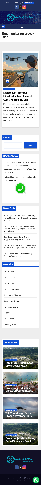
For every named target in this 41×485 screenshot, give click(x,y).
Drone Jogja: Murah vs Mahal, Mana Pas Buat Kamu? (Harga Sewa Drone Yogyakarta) (19, 228)
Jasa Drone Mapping (13, 295)
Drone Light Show (11, 289)
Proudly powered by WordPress (13, 478)
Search (6, 138)
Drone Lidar (9, 283)
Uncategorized (10, 324)
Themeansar (20, 481)
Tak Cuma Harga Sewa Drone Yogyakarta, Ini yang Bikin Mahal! (18, 416)
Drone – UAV (9, 277)
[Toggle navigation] (22, 26)
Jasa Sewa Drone (9, 89)
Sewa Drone (9, 319)
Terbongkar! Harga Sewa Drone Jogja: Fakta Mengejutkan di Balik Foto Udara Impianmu (20, 217)
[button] (36, 480)
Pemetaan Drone (11, 307)
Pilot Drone (8, 313)
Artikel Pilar (9, 272)
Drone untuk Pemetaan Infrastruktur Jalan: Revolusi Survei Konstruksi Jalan (17, 96)
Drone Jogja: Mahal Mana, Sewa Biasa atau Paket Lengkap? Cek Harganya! (20, 441)
